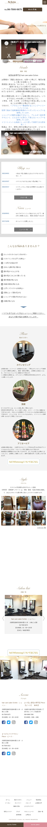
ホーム (8, 800)
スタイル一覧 (41, 527)
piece (35, 824)
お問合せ (28, 814)
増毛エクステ (8, 811)
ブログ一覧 (23, 197)
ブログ (18, 811)
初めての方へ (18, 800)
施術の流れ (16, 806)
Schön (11, 824)
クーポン (7, 803)
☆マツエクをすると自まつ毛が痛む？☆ (28, 181)
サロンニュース (29, 811)
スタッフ (28, 803)
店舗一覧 (40, 811)
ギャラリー (18, 803)
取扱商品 (38, 800)
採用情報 (18, 814)
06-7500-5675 (13, 9)
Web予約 (32, 9)
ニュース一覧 (23, 229)
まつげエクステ (29, 806)
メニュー (29, 800)
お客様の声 (38, 803)
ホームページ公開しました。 (25, 221)
